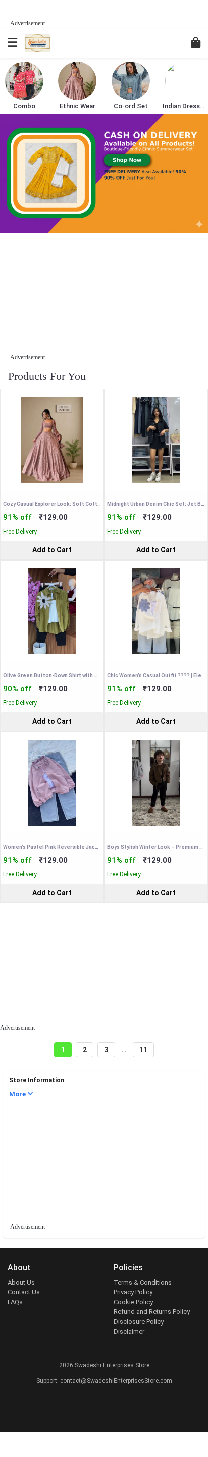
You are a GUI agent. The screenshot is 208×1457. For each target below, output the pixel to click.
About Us (21, 1282)
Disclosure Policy (139, 1322)
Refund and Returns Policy (152, 1311)
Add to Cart (52, 550)
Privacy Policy (133, 1292)
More (18, 1094)
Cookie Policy (133, 1302)
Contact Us (24, 1292)
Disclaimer (129, 1331)
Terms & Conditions (143, 1282)
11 (143, 1050)
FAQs (15, 1302)
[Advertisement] (122, 12)
